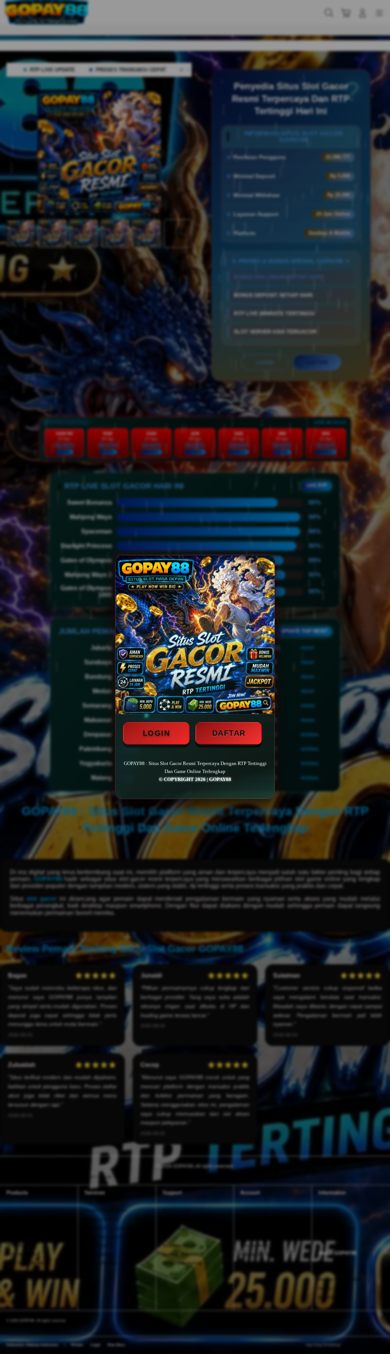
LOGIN (156, 733)
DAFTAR (229, 733)
